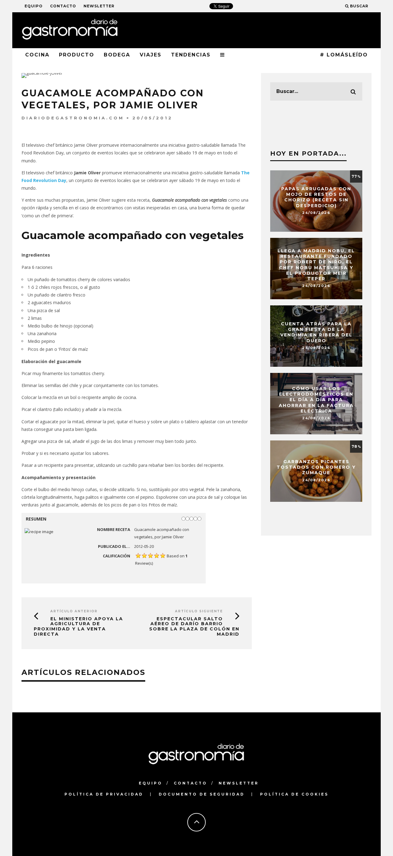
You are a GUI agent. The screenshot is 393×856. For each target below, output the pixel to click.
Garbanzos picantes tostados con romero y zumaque (316, 467)
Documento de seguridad (202, 794)
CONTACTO (63, 6)
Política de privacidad (103, 794)
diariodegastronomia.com (72, 117)
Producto (76, 55)
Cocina (37, 55)
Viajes (150, 55)
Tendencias (191, 55)
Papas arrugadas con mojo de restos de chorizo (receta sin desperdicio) (316, 197)
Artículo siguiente (199, 611)
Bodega (117, 55)
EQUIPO (34, 6)
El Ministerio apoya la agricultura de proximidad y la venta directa (78, 626)
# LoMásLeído (344, 55)
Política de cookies (294, 794)
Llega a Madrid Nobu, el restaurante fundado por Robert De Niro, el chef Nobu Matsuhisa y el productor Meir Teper (316, 264)
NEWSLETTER (99, 6)
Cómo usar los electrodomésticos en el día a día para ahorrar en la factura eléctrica (316, 400)
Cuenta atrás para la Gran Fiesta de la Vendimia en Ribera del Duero (316, 332)
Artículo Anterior (74, 611)
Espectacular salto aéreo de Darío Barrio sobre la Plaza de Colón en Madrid (194, 626)
